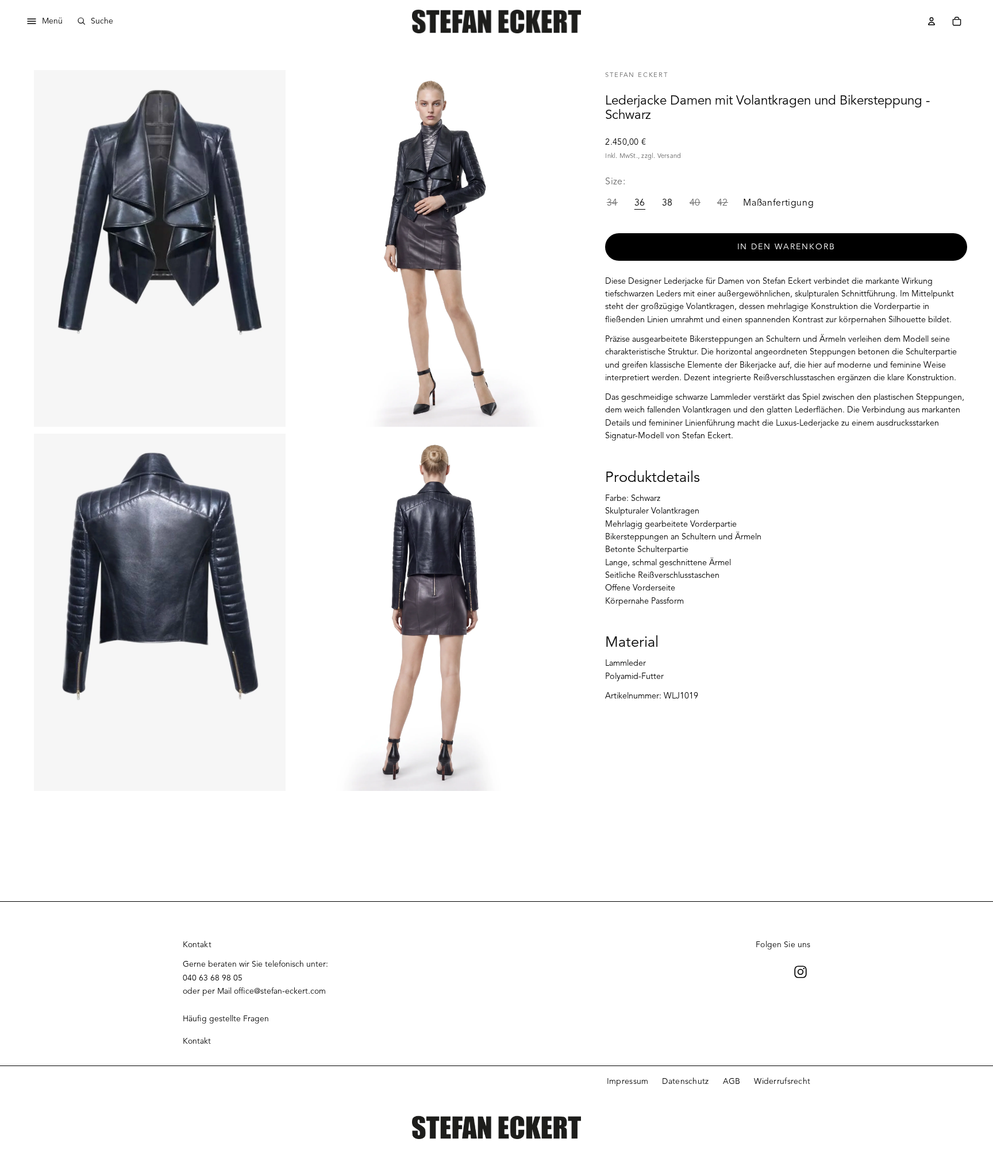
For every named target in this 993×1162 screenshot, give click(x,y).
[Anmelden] (931, 21)
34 (612, 203)
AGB (732, 1081)
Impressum (628, 1081)
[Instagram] (800, 972)
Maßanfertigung (778, 203)
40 (695, 203)
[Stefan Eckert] (496, 21)
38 (667, 203)
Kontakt (197, 1041)
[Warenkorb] (956, 21)
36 (639, 203)
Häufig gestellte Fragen (226, 1019)
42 (722, 203)
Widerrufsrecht (782, 1081)
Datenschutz (685, 1081)
